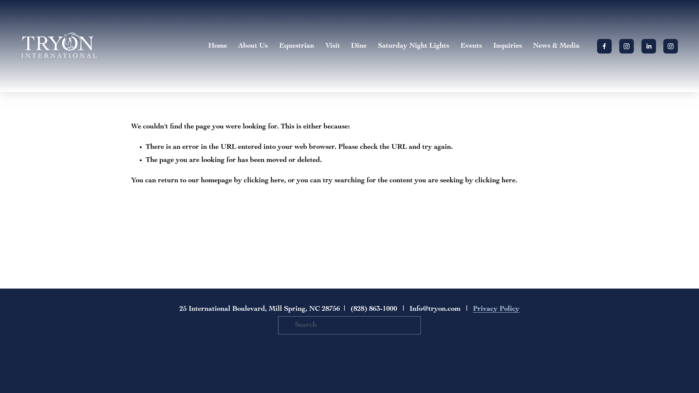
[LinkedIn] (648, 46)
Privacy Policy (496, 309)
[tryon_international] (670, 46)
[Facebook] (604, 46)
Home (217, 46)
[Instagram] (626, 46)
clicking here (264, 180)
